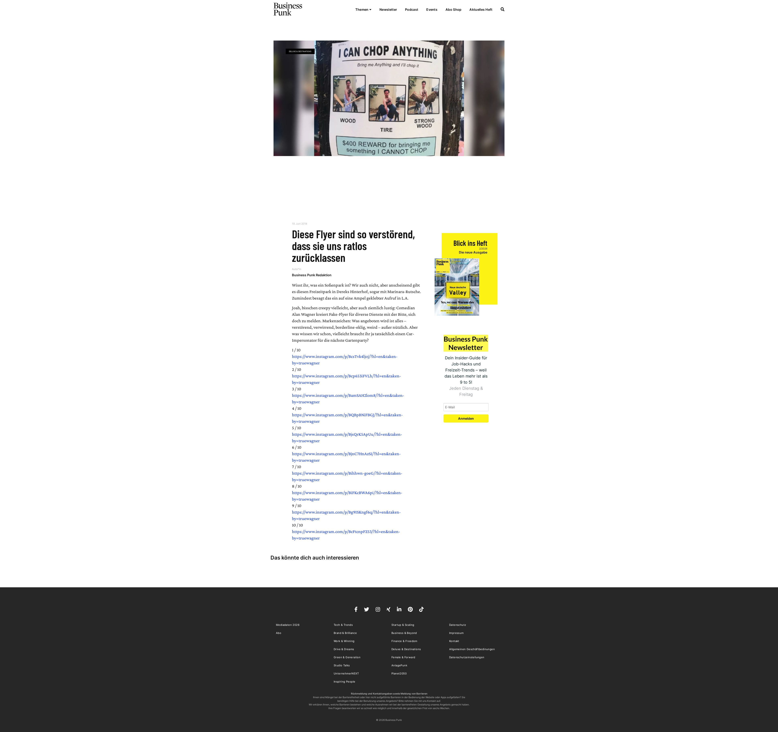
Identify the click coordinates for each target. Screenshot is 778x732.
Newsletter (388, 9)
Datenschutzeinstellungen (466, 657)
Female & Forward (403, 657)
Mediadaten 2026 (287, 624)
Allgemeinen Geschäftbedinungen (472, 649)
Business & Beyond (404, 633)
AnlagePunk (399, 665)
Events (431, 9)
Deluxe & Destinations (300, 51)
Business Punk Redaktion (311, 275)
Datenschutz (457, 624)
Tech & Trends (343, 624)
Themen (362, 9)
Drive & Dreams (344, 649)
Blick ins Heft (470, 243)
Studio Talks (342, 665)
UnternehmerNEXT (346, 673)
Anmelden (466, 418)
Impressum (456, 633)
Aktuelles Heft (480, 9)
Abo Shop (453, 9)
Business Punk (288, 9)
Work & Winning (344, 641)
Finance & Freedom (404, 641)
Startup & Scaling (402, 624)
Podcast (411, 9)
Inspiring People (344, 681)
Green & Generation (347, 657)
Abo (278, 633)
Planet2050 (399, 673)
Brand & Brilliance (345, 633)
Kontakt (454, 641)
